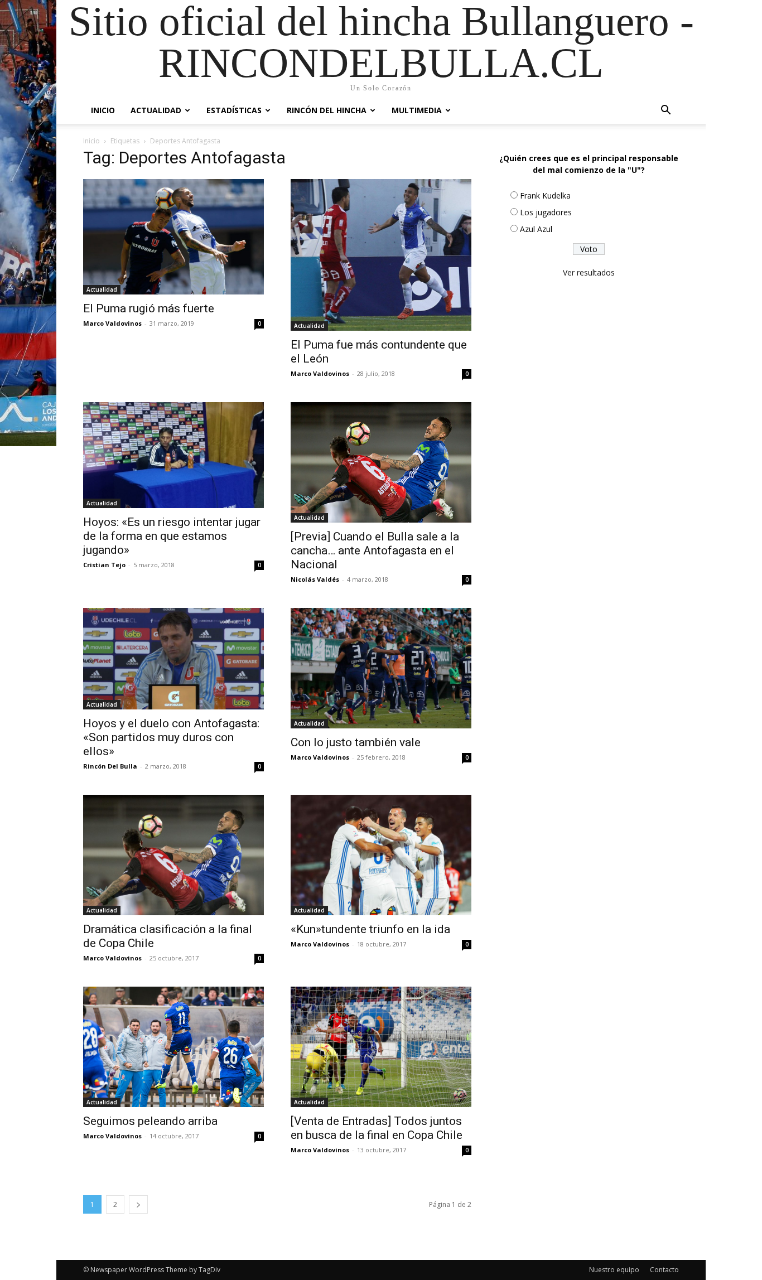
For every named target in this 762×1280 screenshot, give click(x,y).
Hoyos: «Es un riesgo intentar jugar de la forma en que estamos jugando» (172, 536)
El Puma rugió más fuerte (148, 308)
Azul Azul (536, 229)
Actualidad (156, 110)
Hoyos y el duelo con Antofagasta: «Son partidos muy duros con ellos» (171, 737)
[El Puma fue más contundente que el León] (381, 255)
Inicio (103, 110)
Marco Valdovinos (112, 323)
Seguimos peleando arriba (150, 1121)
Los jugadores (546, 212)
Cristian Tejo (104, 565)
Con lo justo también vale (356, 742)
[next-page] (138, 1204)
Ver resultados (589, 272)
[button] (665, 111)
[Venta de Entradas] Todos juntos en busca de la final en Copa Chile (376, 1128)
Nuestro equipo (614, 1269)
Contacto (664, 1269)
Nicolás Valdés (315, 579)
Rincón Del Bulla (110, 766)
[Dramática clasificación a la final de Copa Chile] (173, 855)
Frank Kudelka (545, 195)
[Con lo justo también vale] (381, 668)
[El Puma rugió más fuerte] (173, 236)
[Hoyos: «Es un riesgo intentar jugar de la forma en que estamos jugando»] (173, 455)
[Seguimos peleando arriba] (173, 1047)
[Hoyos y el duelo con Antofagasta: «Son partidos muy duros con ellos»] (173, 658)
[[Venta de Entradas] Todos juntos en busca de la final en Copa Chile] (381, 1047)
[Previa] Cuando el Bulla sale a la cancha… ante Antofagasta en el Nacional (375, 550)
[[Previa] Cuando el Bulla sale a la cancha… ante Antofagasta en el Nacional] (381, 462)
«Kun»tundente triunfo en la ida (370, 929)
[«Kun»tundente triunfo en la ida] (381, 855)
